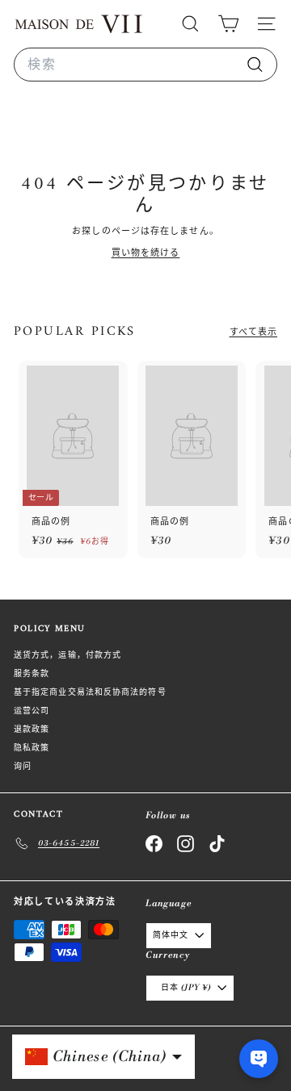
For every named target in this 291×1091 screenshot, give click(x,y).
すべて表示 (254, 332)
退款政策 (31, 729)
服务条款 (31, 674)
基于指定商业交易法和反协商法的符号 (90, 692)
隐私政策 (31, 748)
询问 (23, 766)
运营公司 (31, 711)
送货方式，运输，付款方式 (67, 655)
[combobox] (145, 65)
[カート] (228, 24)
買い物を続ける (146, 253)
